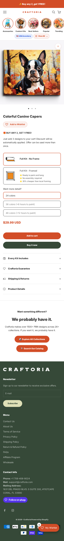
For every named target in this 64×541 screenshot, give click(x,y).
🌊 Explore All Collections (32, 339)
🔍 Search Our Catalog (32, 348)
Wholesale (8, 462)
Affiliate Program (11, 457)
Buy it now (32, 245)
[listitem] (7, 25)
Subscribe (13, 403)
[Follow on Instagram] (12, 510)
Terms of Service (11, 431)
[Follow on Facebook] (4, 510)
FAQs (6, 452)
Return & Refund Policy (14, 447)
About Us (8, 426)
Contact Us (8, 421)
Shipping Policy (11, 441)
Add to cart (32, 235)
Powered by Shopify (39, 519)
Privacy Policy (10, 436)
